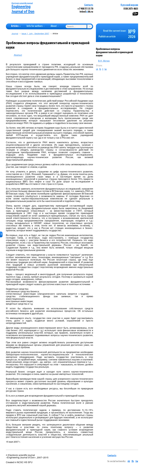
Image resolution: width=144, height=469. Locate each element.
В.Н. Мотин (104, 60)
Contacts (88, 5)
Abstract (18, 55)
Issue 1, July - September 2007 (35, 33)
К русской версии (129, 5)
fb (100, 69)
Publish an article (107, 36)
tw (105, 69)
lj (102, 69)
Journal (15, 33)
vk (97, 69)
